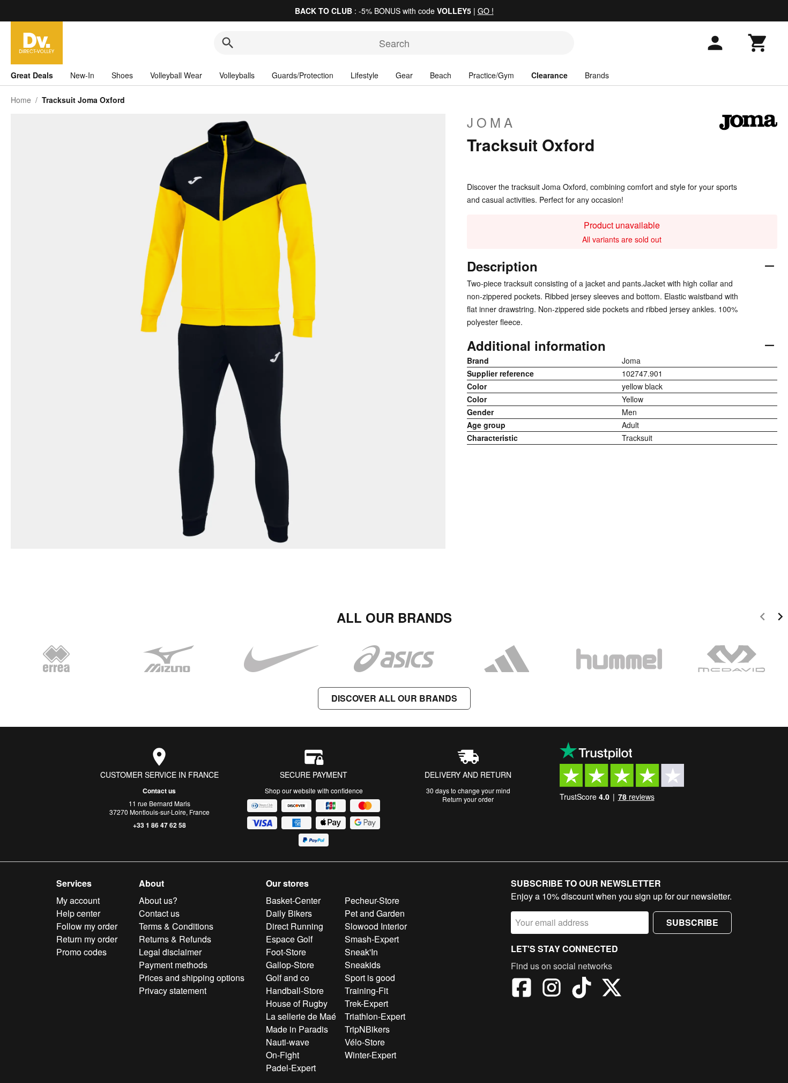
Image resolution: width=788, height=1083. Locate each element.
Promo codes (81, 952)
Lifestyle (364, 75)
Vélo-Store (365, 1042)
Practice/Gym (491, 75)
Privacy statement (172, 990)
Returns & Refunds (175, 939)
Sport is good (370, 977)
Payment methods (173, 965)
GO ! (486, 10)
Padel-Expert (291, 1068)
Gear (404, 75)
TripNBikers (367, 1029)
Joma (491, 122)
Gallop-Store (290, 965)
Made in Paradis (297, 1029)
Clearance (549, 75)
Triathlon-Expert (375, 1016)
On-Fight (282, 1055)
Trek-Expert (366, 1003)
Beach (440, 75)
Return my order (86, 939)
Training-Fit (366, 990)
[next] (780, 618)
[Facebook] (521, 989)
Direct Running (294, 926)
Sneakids (363, 965)
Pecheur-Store (372, 900)
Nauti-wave (287, 1042)
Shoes (122, 75)
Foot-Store (286, 952)
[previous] (762, 618)
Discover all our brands (394, 698)
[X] (611, 989)
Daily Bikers (289, 913)
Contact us (159, 790)
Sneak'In (361, 952)
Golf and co (287, 977)
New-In (82, 75)
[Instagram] (551, 989)
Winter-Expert (370, 1055)
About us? (158, 900)
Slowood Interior (376, 926)
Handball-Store (295, 990)
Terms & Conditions (176, 926)
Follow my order (86, 926)
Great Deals (32, 75)
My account (78, 900)
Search (394, 43)
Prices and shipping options (191, 977)
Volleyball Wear (176, 75)
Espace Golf (289, 939)
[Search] (227, 43)
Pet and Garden (375, 913)
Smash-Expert (372, 939)
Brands (597, 75)
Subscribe (692, 922)
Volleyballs (237, 75)
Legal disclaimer (170, 952)
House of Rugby (297, 1003)
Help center (78, 913)
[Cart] (758, 43)
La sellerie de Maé (301, 1016)
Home (21, 99)
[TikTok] (581, 989)
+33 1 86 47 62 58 (159, 825)
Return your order (468, 799)
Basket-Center (293, 900)
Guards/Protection (302, 75)
